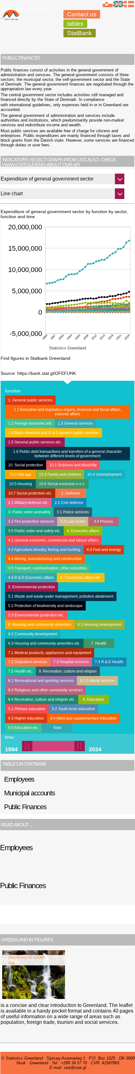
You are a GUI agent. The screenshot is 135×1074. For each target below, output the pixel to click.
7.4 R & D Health (109, 662)
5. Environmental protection (31, 587)
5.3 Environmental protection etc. (36, 615)
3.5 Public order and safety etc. (34, 531)
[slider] (53, 746)
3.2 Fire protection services (31, 521)
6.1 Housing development (100, 624)
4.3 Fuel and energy (104, 549)
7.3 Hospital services (71, 662)
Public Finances (23, 8)
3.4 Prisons (103, 521)
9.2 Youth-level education (73, 709)
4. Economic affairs (83, 531)
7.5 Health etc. (20, 671)
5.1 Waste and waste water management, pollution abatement (60, 596)
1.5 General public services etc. (35, 442)
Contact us (81, 14)
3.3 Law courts (72, 521)
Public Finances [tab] (25, 807)
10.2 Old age (20, 474)
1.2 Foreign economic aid (29, 423)
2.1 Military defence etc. (28, 502)
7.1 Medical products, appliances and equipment (49, 653)
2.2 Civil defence (69, 502)
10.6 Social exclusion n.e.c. (62, 484)
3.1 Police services (73, 512)
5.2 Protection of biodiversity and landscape (45, 606)
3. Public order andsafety (29, 512)
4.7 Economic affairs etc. (80, 577)
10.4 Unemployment (104, 474)
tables (75, 23)
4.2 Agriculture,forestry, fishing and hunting (44, 549)
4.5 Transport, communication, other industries (47, 568)
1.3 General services (75, 423)
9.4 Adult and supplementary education (83, 718)
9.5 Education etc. (23, 728)
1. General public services (30, 400)
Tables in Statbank (24, 764)
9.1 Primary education (27, 709)
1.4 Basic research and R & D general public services (53, 433)
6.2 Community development (32, 634)
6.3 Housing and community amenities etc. (44, 643)
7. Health (98, 643)
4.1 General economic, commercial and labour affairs (53, 540)
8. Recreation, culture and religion (68, 671)
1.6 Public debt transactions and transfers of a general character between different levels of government (67, 453)
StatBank (79, 33)
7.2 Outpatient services (27, 662)
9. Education (93, 699)
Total (57, 728)
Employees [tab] (19, 779)
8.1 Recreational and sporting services (41, 680)
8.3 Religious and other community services (45, 690)
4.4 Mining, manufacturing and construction (45, 559)
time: (10, 737)
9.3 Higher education (26, 718)
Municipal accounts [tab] (29, 793)
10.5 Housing (20, 484)
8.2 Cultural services (97, 680)
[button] (48, 746)
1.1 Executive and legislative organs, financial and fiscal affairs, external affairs (67, 411)
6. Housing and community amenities (39, 624)
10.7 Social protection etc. (30, 493)
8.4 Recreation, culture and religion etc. (41, 699)
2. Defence (70, 493)
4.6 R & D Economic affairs (31, 577)
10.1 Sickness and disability (73, 465)
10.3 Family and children (60, 474)
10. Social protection (25, 465)
